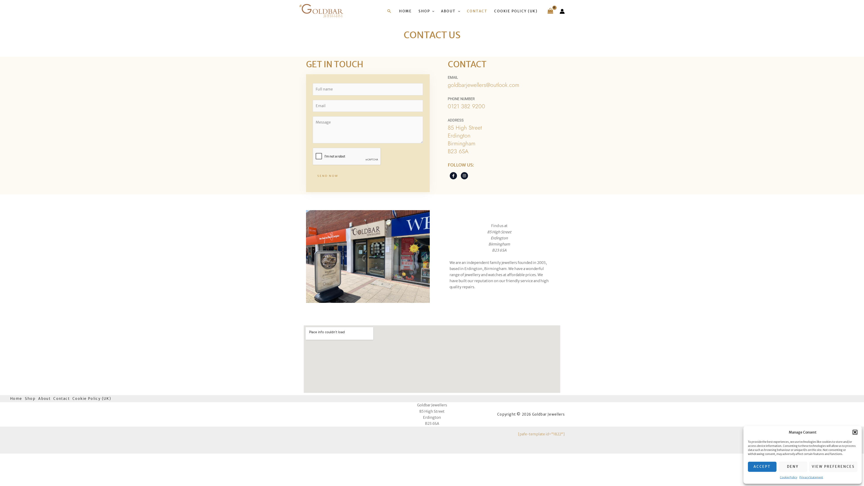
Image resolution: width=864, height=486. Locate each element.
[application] (432, 11)
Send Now (327, 176)
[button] (855, 432)
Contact (477, 11)
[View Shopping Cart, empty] (550, 11)
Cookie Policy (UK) (516, 11)
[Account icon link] (562, 11)
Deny (793, 466)
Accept (762, 466)
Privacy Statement (811, 477)
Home (405, 11)
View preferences (833, 466)
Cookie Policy (788, 477)
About (448, 11)
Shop (424, 11)
